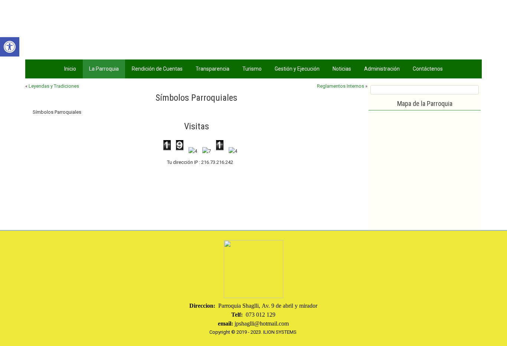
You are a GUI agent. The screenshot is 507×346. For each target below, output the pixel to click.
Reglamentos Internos (340, 86)
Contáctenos (428, 69)
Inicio (70, 69)
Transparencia (212, 69)
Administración (382, 69)
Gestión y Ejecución (297, 69)
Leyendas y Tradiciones (54, 86)
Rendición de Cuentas (157, 69)
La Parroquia (104, 69)
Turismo (252, 69)
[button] (9, 46)
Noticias (342, 69)
